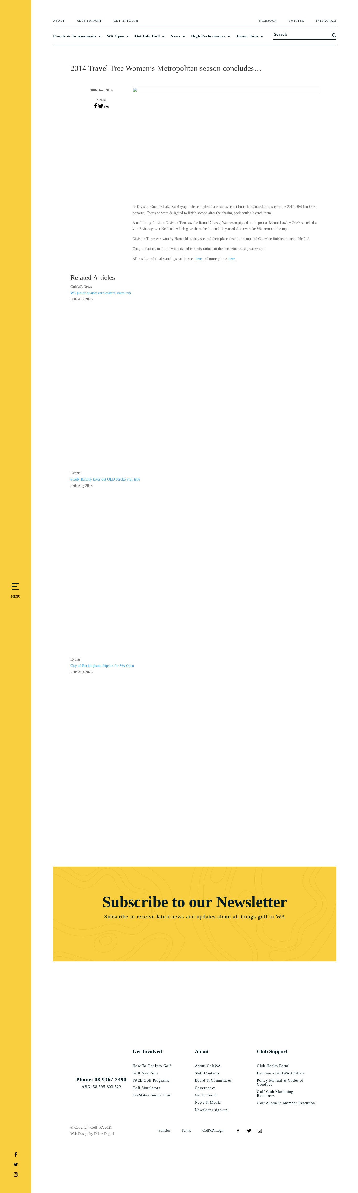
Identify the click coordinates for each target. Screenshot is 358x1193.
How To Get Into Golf (152, 1066)
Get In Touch (126, 20)
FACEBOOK (268, 20)
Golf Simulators (146, 1088)
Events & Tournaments (74, 36)
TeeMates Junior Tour (152, 1095)
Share (101, 100)
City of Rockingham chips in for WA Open (102, 666)
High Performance (208, 36)
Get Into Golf (147, 36)
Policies (164, 1131)
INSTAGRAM (326, 20)
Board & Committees (213, 1081)
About (59, 20)
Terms (186, 1131)
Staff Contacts (207, 1073)
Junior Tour (247, 36)
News (176, 36)
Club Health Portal (273, 1066)
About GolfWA (208, 1066)
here (199, 259)
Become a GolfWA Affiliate (281, 1073)
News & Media (208, 1103)
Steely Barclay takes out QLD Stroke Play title (105, 479)
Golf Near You (145, 1073)
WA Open (115, 36)
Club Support (89, 20)
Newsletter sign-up (211, 1110)
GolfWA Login (213, 1131)
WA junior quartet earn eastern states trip (100, 293)
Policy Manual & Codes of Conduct (280, 1082)
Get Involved (147, 1051)
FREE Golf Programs (151, 1081)
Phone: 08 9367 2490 (101, 1079)
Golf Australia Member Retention (286, 1103)
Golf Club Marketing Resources (275, 1094)
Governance (205, 1088)
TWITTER (296, 20)
